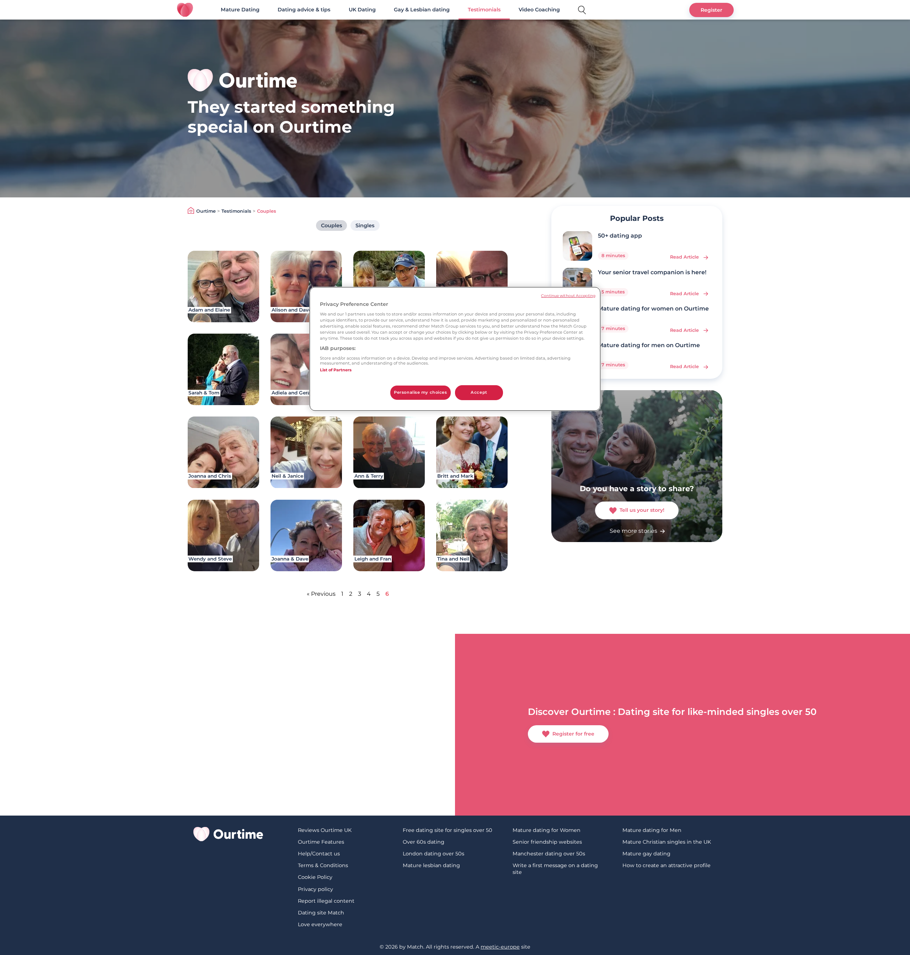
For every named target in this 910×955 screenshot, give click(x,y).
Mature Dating (240, 9)
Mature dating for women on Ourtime (653, 308)
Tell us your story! (642, 510)
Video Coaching (539, 9)
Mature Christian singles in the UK (666, 842)
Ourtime (206, 211)
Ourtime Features (321, 842)
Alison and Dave (291, 310)
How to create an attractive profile (666, 865)
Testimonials (484, 9)
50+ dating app (620, 235)
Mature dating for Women (546, 830)
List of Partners (336, 369)
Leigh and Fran (372, 559)
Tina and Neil (453, 559)
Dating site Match (321, 912)
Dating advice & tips (304, 9)
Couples (331, 225)
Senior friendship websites (547, 842)
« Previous (321, 593)
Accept (479, 392)
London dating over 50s (433, 853)
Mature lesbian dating (431, 865)
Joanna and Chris (209, 476)
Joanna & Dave (290, 559)
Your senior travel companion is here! (652, 272)
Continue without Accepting (568, 295)
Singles (364, 225)
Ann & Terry (368, 476)
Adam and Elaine (209, 310)
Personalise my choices (420, 392)
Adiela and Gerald (293, 393)
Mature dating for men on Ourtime (649, 345)
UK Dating (362, 9)
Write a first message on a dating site (555, 868)
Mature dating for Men (651, 830)
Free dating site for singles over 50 (447, 830)
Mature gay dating (646, 853)
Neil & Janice (287, 476)
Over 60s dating (423, 842)
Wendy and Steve (210, 559)
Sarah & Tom (203, 393)
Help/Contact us (319, 853)
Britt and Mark (455, 476)
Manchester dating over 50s (549, 853)
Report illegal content (326, 901)
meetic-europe (500, 947)
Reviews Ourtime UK (325, 830)
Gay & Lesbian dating (422, 9)
